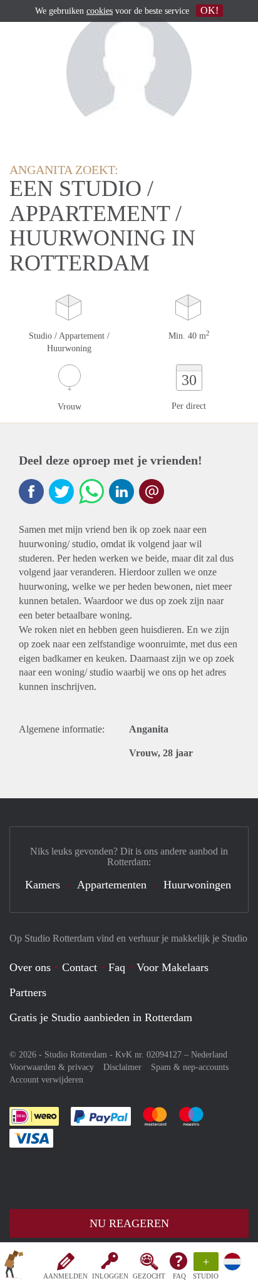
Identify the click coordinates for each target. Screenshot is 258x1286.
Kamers (42, 884)
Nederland (209, 1054)
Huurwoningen (197, 884)
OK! (209, 10)
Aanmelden (65, 1276)
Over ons (30, 967)
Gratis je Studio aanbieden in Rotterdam (100, 1017)
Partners (27, 992)
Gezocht (149, 1276)
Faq (116, 967)
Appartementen (112, 884)
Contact (79, 967)
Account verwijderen (46, 1079)
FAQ (179, 1276)
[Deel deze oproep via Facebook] (31, 491)
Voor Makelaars (173, 967)
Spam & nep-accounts (190, 1067)
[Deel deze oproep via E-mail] (151, 491)
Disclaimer (122, 1067)
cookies (99, 11)
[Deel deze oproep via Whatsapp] (91, 491)
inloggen (110, 1276)
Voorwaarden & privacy (51, 1067)
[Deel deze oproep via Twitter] (61, 491)
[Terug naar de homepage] (13, 1266)
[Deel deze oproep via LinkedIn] (121, 491)
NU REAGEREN (129, 1223)
